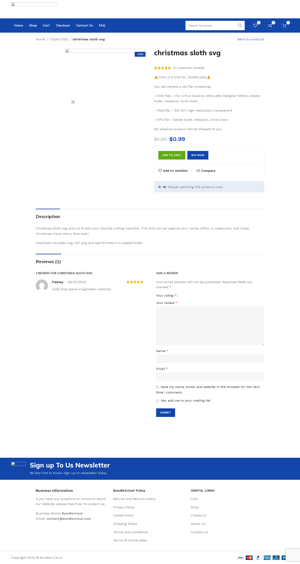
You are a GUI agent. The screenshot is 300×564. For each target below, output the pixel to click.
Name (162, 351)
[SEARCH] (240, 25)
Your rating (166, 295)
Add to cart (171, 155)
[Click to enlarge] (73, 102)
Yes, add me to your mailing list (185, 400)
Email (162, 369)
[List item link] (150, 499)
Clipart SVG (59, 39)
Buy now (197, 155)
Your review (166, 303)
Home (41, 39)
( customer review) (188, 68)
